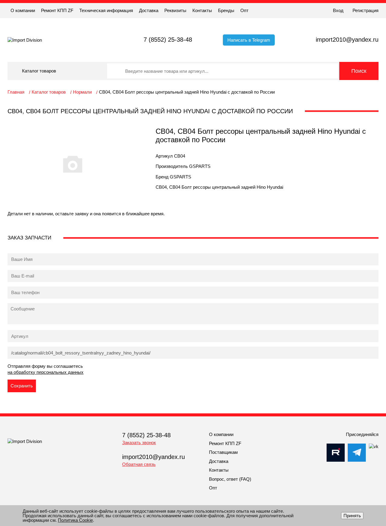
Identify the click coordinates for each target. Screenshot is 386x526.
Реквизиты (175, 10)
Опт (244, 10)
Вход (338, 10)
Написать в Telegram (248, 40)
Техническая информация (106, 10)
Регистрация (365, 10)
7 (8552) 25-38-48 (168, 39)
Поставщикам (223, 452)
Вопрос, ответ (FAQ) (230, 479)
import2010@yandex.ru (347, 39)
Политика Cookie (75, 520)
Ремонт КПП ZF (57, 10)
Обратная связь (139, 464)
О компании (23, 10)
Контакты (202, 10)
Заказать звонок (139, 442)
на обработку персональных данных (46, 372)
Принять (352, 515)
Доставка (148, 10)
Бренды (226, 10)
